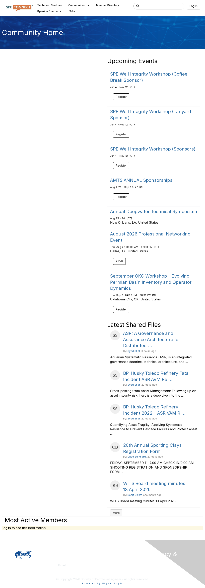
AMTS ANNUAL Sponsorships (141, 180)
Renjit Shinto (135, 494)
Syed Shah (134, 351)
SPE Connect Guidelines (166, 572)
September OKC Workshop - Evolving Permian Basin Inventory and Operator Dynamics (151, 282)
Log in (194, 6)
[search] (138, 6)
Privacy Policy (159, 568)
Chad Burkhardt (137, 456)
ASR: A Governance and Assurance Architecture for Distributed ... (151, 339)
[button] (79, 5)
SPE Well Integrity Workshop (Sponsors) (152, 149)
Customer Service (70, 561)
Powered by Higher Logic (102, 583)
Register (121, 309)
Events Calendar (115, 569)
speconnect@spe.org (82, 565)
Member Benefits (115, 565)
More (116, 512)
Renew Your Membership (120, 561)
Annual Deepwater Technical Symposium (153, 211)
